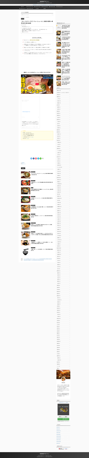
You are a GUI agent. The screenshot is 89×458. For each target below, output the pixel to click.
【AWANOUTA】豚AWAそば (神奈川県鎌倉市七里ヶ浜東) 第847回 (66, 38)
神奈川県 (23, 162)
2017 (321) (58, 439)
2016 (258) (58, 441)
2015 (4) (58, 443)
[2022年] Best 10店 (37, 6)
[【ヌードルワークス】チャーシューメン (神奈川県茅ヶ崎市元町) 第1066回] (38, 158)
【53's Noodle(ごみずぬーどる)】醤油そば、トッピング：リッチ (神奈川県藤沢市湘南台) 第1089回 (66, 58)
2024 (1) (58, 427)
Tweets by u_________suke (63, 402)
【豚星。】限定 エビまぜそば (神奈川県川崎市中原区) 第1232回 (66, 83)
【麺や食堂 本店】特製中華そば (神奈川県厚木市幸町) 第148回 (66, 27)
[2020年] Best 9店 (52, 6)
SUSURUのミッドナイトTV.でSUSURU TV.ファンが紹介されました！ (44, 4)
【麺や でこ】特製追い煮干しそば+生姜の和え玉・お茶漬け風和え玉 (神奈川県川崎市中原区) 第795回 (66, 65)
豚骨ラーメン (24, 163)
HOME (23, 6)
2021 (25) (58, 432)
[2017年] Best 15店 (30, 8)
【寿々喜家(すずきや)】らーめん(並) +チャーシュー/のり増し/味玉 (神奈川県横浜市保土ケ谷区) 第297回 (66, 45)
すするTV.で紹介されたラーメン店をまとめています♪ (44, 455)
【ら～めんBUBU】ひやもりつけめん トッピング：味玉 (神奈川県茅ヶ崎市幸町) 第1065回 (38, 258)
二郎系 (37, 8)
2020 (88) (58, 434)
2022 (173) (58, 430)
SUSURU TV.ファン (44, 1)
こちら (28, 138)
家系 (45, 8)
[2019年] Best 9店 (59, 6)
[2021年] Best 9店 (45, 6)
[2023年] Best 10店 (30, 6)
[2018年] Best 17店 (22, 8)
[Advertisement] (37, 63)
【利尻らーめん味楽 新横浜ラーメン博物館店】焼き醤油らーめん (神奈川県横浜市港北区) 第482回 (66, 72)
